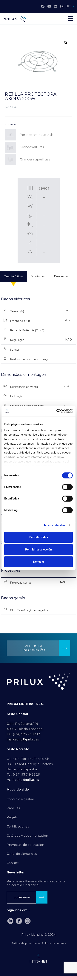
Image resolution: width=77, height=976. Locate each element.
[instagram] (62, 6)
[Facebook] (43, 6)
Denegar (38, 561)
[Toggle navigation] (70, 18)
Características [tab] (13, 276)
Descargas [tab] (61, 276)
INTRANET (38, 961)
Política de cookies (54, 943)
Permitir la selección (38, 549)
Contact (13, 863)
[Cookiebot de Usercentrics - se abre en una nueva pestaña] (56, 411)
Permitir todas (38, 537)
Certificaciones (18, 826)
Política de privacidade (25, 943)
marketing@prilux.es (23, 739)
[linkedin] (55, 6)
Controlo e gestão (20, 799)
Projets (12, 817)
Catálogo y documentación (27, 835)
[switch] (67, 487)
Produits (13, 808)
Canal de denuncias (22, 854)
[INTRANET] (38, 955)
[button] (65, 42)
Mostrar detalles (55, 525)
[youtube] (49, 6)
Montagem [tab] (38, 276)
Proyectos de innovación (25, 845)
